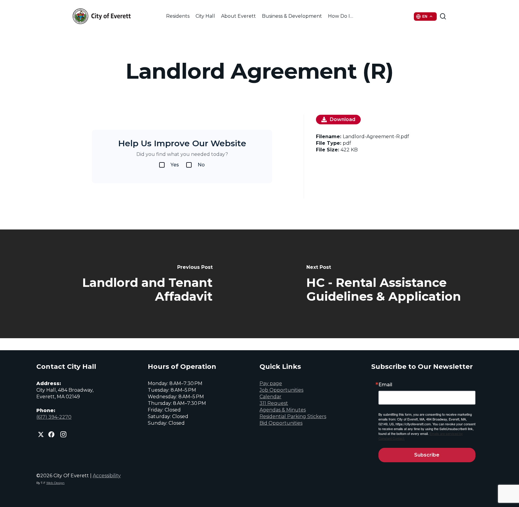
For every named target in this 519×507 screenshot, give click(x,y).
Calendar (270, 396)
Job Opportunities (281, 390)
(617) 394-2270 (53, 417)
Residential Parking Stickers (293, 416)
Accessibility (107, 475)
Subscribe (426, 455)
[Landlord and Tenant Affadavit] (130, 283)
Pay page (271, 383)
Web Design (55, 483)
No (201, 165)
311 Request (274, 403)
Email (385, 384)
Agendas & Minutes (283, 410)
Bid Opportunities (281, 423)
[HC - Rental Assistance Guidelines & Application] (389, 283)
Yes (175, 165)
